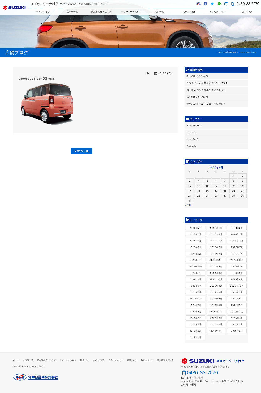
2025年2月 (195, 260)
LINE (219, 4)
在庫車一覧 (72, 11)
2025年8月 (216, 247)
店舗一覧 (159, 11)
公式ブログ (192, 139)
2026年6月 (216, 228)
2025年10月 (237, 240)
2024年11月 (236, 260)
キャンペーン (193, 125)
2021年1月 (216, 311)
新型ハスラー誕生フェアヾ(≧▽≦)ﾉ (205, 103)
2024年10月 (195, 266)
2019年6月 (237, 331)
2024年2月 (237, 273)
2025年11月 (216, 240)
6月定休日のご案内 (197, 96)
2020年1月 (237, 324)
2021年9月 (216, 298)
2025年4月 (216, 253)
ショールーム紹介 (130, 11)
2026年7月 (196, 228)
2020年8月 (195, 318)
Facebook (205, 4)
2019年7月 (216, 331)
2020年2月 (216, 324)
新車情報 (191, 146)
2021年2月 (195, 311)
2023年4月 (216, 285)
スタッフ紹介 (188, 11)
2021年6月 (195, 305)
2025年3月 (237, 253)
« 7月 (188, 205)
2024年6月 (195, 273)
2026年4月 (195, 234)
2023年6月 (195, 285)
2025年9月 (195, 247)
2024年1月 (195, 279)
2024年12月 (216, 260)
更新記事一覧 (231, 52)
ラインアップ (43, 11)
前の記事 (82, 151)
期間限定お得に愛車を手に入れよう (206, 89)
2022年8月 (195, 292)
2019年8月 (195, 331)
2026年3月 (216, 234)
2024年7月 (237, 266)
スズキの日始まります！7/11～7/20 (206, 83)
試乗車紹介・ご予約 (101, 11)
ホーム (220, 52)
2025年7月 (237, 247)
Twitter (212, 4)
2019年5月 (195, 337)
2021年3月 (237, 305)
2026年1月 (195, 240)
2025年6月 (195, 253)
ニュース (191, 132)
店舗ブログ (246, 11)
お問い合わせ (226, 4)
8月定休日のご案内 (197, 76)
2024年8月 (216, 266)
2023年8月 (237, 279)
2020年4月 (237, 318)
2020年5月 (216, 318)
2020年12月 (237, 311)
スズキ (14, 7)
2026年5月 (237, 228)
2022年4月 (216, 292)
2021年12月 (195, 298)
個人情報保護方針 (165, 360)
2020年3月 (195, 324)
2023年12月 (216, 279)
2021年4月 (216, 305)
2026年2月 (237, 234)
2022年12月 (237, 285)
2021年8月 (237, 298)
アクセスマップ (217, 11)
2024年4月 (216, 273)
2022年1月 (237, 292)
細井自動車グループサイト (198, 4)
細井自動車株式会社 (36, 377)
